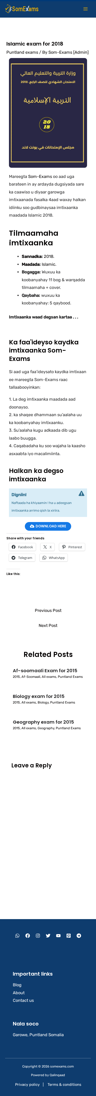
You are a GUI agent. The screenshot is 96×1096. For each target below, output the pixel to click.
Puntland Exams (70, 677)
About (19, 992)
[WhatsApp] (17, 935)
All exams (49, 677)
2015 (16, 677)
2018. (38, 256)
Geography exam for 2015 (43, 722)
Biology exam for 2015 (39, 696)
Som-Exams (40, 176)
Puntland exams (22, 52)
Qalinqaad (57, 1075)
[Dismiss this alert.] (81, 493)
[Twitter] (48, 935)
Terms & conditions (64, 1084)
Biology (43, 702)
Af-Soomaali (31, 677)
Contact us (23, 1000)
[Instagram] (38, 935)
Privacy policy (27, 1084)
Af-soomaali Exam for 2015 (45, 670)
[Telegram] (79, 935)
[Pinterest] (68, 935)
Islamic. (39, 264)
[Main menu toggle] (85, 8)
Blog (17, 984)
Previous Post (48, 610)
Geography (46, 728)
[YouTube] (58, 935)
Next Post (48, 625)
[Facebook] (27, 935)
